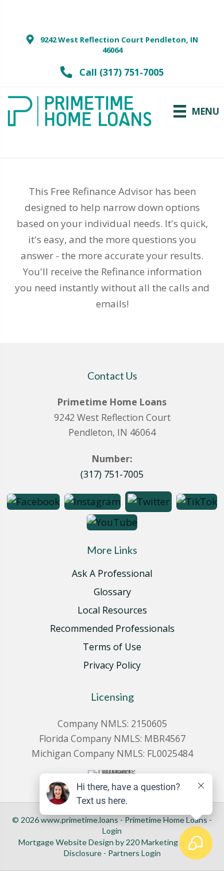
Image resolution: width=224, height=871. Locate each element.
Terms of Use (112, 647)
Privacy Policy (112, 666)
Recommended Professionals (112, 629)
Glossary (112, 592)
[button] (112, 45)
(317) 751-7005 (112, 474)
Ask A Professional (112, 574)
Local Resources (112, 611)
